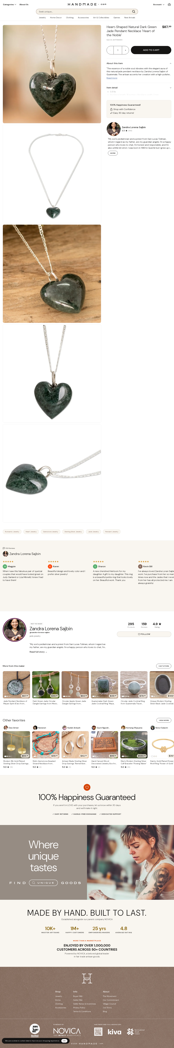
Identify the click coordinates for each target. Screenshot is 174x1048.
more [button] (112, 153)
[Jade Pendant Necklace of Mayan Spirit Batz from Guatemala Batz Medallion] (16, 684)
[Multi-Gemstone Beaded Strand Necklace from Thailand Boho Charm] (45, 744)
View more (164, 720)
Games (117, 17)
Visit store (164, 666)
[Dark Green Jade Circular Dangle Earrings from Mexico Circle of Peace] (45, 684)
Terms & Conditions (82, 1011)
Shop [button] (58, 991)
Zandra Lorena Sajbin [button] (134, 127)
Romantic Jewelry (12, 532)
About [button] (106, 991)
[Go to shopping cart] (169, 4)
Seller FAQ (77, 1000)
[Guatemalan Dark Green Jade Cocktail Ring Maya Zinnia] (104, 684)
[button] (9, 4)
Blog (105, 1011)
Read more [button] (112, 78)
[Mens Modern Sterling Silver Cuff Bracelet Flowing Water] (133, 744)
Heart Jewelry (31, 532)
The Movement (109, 996)
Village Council (109, 1004)
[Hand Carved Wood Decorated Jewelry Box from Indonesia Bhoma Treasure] (104, 744)
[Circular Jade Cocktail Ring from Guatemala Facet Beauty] (133, 684)
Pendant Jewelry (111, 532)
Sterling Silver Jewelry (73, 532)
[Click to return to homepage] (87, 4)
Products (131, 627)
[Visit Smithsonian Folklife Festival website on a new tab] (98, 1032)
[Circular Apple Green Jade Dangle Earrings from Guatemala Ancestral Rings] (75, 684)
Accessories (83, 17)
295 (131, 624)
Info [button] (75, 991)
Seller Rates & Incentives (84, 1004)
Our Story (107, 1007)
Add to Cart (151, 50)
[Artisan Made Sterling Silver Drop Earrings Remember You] (75, 744)
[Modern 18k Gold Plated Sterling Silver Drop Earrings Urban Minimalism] (16, 744)
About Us (23, 4)
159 (144, 624)
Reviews (144, 627)
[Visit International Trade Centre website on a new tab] (136, 1031)
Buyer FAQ (77, 996)
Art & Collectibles (101, 17)
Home (58, 1000)
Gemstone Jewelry (50, 532)
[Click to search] (134, 11)
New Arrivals (129, 17)
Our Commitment (111, 1000)
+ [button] (125, 50)
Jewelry (42, 17)
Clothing (70, 17)
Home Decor (56, 17)
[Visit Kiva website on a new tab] (114, 1032)
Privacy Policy (79, 1007)
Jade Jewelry (93, 532)
